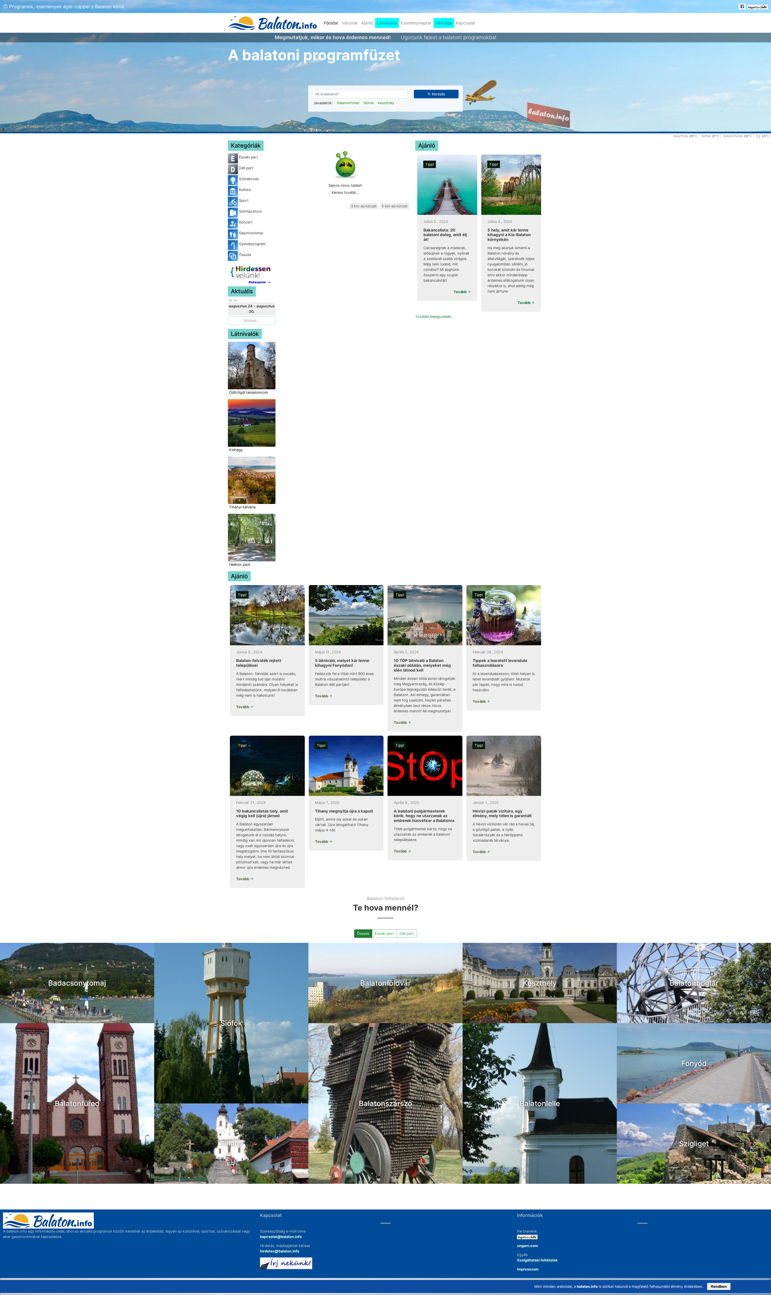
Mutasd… (251, 320)
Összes (363, 933)
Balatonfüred (348, 103)
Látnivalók (387, 22)
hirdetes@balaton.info (279, 1251)
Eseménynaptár (416, 22)
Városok (350, 22)
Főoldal (332, 22)
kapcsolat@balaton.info (281, 1237)
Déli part (407, 933)
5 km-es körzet (395, 206)
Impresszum (527, 1269)
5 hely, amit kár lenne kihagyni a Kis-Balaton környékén (509, 235)
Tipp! (429, 164)
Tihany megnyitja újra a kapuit (344, 811)
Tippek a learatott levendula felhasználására (500, 663)
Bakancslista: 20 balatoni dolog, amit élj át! (445, 235)
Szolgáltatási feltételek (537, 1260)
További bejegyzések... (434, 316)
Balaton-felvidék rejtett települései (258, 663)
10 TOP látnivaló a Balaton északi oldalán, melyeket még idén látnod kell (422, 665)
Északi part (384, 933)
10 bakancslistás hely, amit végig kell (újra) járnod (262, 813)
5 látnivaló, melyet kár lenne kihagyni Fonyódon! (342, 663)
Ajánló (367, 22)
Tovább (460, 292)
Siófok (368, 103)
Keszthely (386, 103)
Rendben (719, 1286)
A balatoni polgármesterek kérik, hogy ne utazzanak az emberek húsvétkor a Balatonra (424, 816)
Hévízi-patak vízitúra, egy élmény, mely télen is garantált (502, 813)
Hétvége (443, 22)
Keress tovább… (345, 192)
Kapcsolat (465, 22)
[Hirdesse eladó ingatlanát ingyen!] (758, 6)
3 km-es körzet (364, 206)
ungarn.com (527, 1246)
